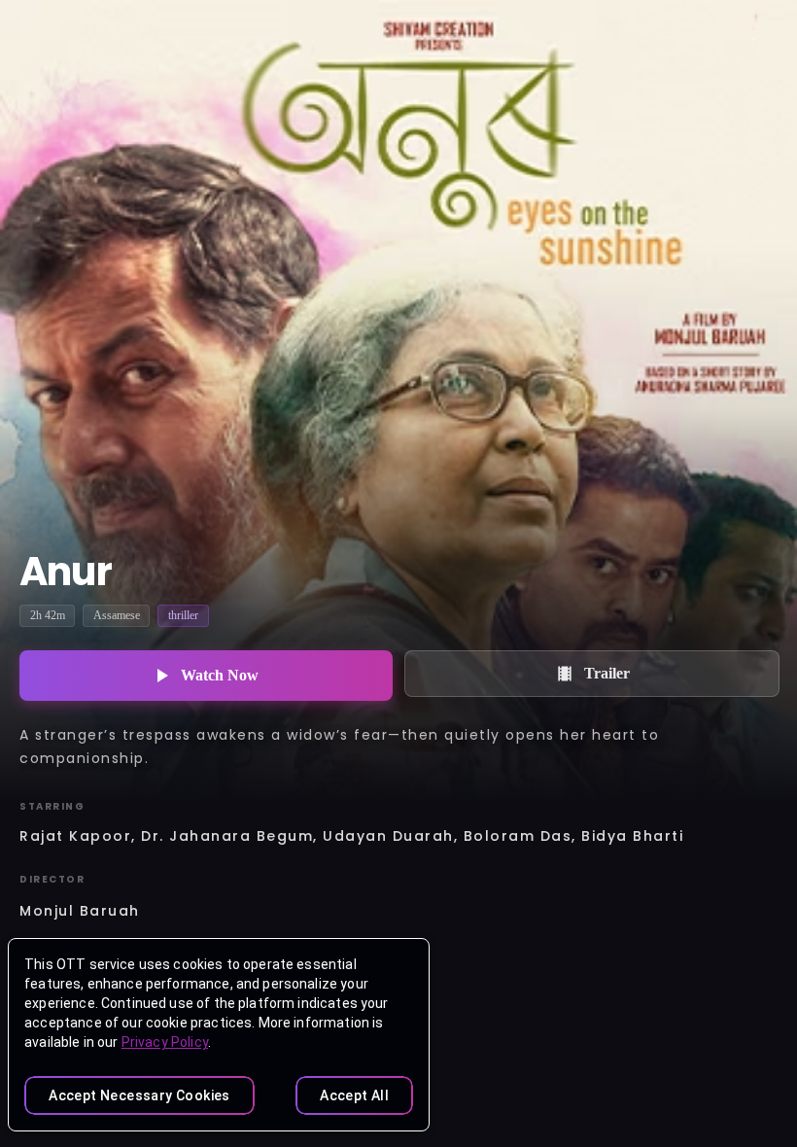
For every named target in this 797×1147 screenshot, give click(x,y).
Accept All (354, 1095)
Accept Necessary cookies (139, 1095)
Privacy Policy (164, 1042)
